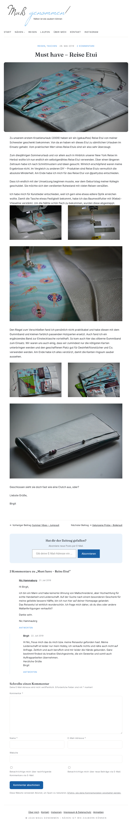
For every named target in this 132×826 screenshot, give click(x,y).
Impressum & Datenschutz (77, 812)
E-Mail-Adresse (77, 738)
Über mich (33, 812)
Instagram (56, 812)
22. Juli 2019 (37, 636)
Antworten (26, 627)
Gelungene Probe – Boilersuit (107, 525)
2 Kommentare (85, 46)
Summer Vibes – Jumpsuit (45, 525)
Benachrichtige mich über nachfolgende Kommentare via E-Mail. (30, 773)
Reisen (41, 46)
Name (13, 738)
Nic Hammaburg (28, 580)
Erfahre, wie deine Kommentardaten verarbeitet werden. (94, 793)
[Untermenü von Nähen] (24, 32)
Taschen (52, 46)
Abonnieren (89, 553)
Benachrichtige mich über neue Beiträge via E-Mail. (94, 771)
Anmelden (98, 812)
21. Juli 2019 (45, 580)
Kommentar (16, 693)
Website (14, 753)
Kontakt (45, 812)
